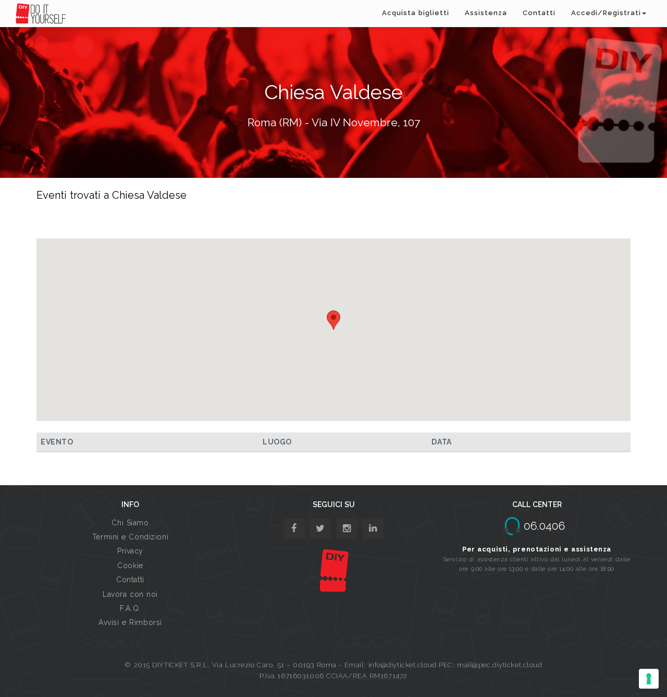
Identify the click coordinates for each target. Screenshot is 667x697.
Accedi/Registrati (606, 13)
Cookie (130, 565)
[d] (347, 528)
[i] (373, 528)
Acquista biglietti (415, 13)
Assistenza (486, 13)
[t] (320, 528)
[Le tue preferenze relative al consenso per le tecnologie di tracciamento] (649, 679)
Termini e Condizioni (130, 537)
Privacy (130, 551)
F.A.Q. (130, 608)
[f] (294, 528)
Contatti (539, 13)
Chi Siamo (130, 523)
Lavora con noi (130, 594)
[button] (333, 320)
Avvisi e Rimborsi (130, 622)
